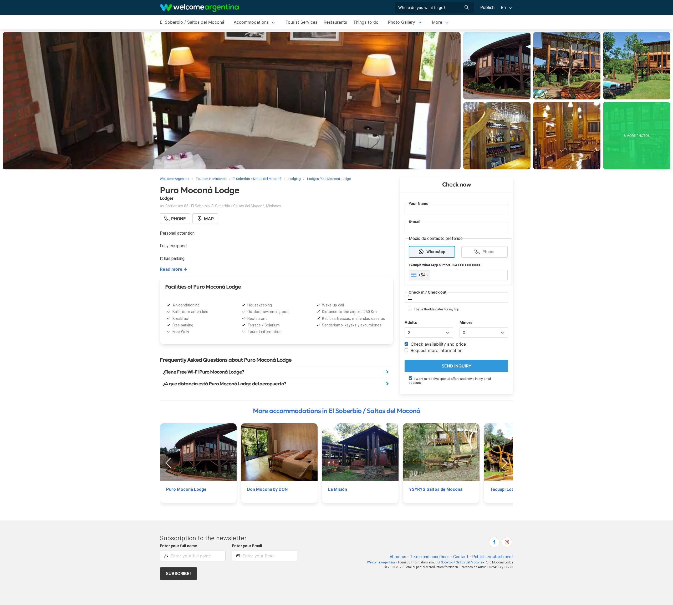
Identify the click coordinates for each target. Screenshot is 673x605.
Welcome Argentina (381, 562)
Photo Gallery (401, 22)
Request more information (435, 350)
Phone (488, 251)
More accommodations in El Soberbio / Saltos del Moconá (336, 411)
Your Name (419, 203)
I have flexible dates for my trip (436, 309)
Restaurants (335, 22)
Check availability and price (437, 344)
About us (398, 556)
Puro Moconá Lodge (186, 489)
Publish (487, 7)
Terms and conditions (430, 556)
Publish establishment (492, 556)
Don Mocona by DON (267, 489)
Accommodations (251, 22)
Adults (411, 322)
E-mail (414, 221)
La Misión (337, 489)
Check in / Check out (428, 292)
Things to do (366, 22)
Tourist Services (301, 22)
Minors (466, 322)
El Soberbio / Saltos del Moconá (192, 22)
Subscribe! (178, 573)
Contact (460, 556)
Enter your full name (178, 545)
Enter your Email (247, 545)
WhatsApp (435, 251)
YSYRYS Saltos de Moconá (435, 489)
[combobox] (419, 275)
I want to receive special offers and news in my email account (450, 380)
